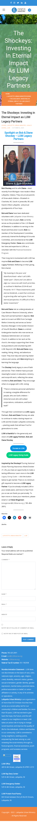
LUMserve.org (14, 659)
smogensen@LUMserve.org (13, 503)
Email (4, 604)
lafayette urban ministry (12, 536)
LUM (8, 128)
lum (25, 536)
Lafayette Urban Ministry (16, 96)
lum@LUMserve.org (14, 656)
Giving (28, 96)
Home (8, 94)
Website (4, 614)
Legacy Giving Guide (9, 476)
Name (4, 594)
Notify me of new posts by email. (16, 633)
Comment (6, 560)
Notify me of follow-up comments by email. (18, 628)
